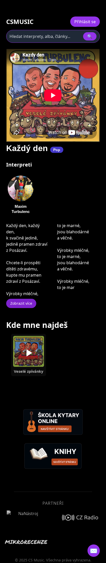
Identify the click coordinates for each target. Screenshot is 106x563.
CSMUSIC (19, 22)
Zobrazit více (21, 303)
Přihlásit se (85, 21)
